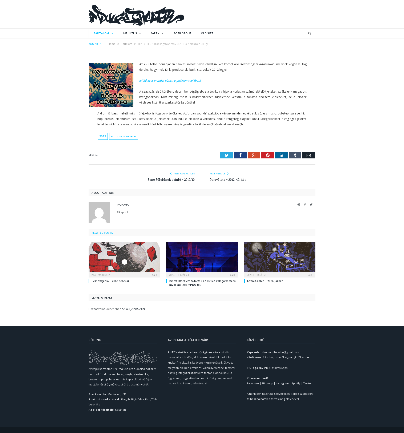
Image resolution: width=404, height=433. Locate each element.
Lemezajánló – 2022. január (265, 281)
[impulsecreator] (136, 14)
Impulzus (129, 33)
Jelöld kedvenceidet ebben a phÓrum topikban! (170, 80)
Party (154, 33)
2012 (102, 136)
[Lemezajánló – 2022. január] (279, 259)
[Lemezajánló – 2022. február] (124, 259)
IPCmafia (123, 204)
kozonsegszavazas (124, 136)
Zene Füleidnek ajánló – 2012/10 (171, 180)
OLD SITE (207, 33)
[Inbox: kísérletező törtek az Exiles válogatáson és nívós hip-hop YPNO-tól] (202, 259)
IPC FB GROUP (182, 33)
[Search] (309, 33)
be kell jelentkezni (133, 309)
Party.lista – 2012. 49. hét (228, 180)
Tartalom (101, 33)
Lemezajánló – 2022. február (110, 281)
